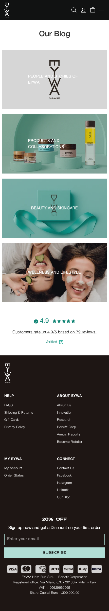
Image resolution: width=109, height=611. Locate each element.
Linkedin (63, 490)
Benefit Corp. (67, 427)
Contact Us (65, 468)
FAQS (8, 405)
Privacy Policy (14, 427)
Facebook (64, 475)
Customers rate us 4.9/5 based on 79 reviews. (54, 332)
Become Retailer (69, 442)
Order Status (14, 475)
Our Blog (63, 497)
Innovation (64, 412)
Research (64, 419)
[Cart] (92, 10)
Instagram (64, 483)
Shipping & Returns (18, 412)
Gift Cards (12, 419)
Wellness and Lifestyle (54, 272)
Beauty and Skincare (54, 208)
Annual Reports (68, 434)
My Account (13, 468)
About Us (64, 405)
